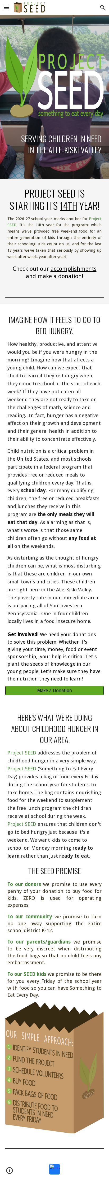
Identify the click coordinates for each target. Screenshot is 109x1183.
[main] (54, 144)
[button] (6, 7)
